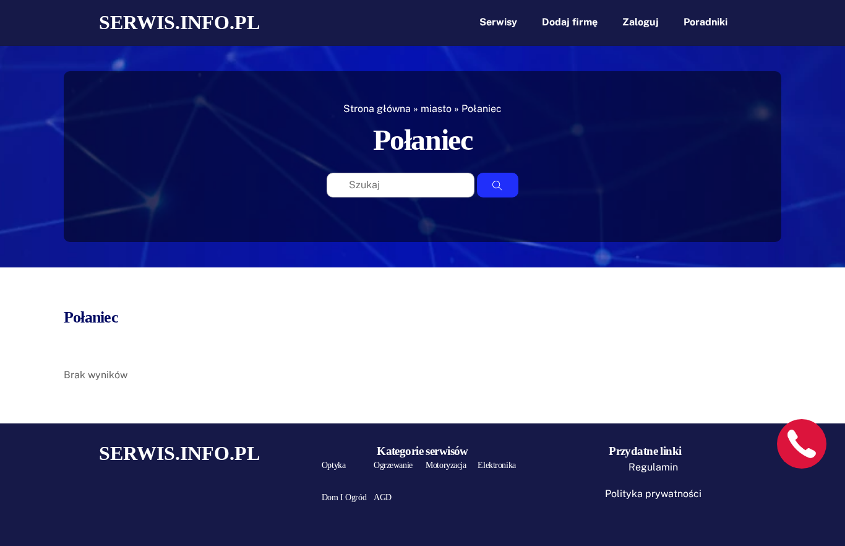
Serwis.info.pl (179, 22)
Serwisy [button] (498, 22)
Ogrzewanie (393, 465)
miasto (436, 109)
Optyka (333, 465)
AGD (383, 497)
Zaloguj (640, 22)
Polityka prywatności (653, 494)
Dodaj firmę (570, 22)
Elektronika (496, 465)
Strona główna (377, 109)
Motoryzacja (446, 465)
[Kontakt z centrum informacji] (801, 444)
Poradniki (705, 22)
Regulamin (653, 467)
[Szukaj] (497, 185)
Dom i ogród (344, 497)
